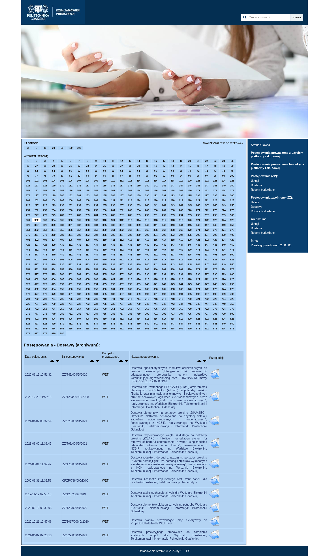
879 (53, 333)
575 (232, 269)
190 (147, 195)
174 (224, 190)
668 (173, 289)
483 (87, 254)
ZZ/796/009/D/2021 (74, 443)
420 (190, 239)
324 (224, 220)
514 (139, 259)
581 (70, 274)
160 (105, 190)
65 (147, 170)
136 (113, 185)
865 (147, 328)
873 (215, 328)
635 (105, 284)
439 (139, 244)
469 (181, 249)
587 (122, 274)
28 (45, 165)
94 (181, 175)
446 (198, 244)
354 (53, 230)
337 (122, 225)
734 (96, 304)
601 (28, 279)
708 (87, 299)
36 (113, 165)
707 (79, 299)
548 (215, 264)
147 (207, 185)
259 (96, 210)
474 (224, 249)
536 (113, 264)
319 (181, 220)
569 (181, 269)
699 (224, 294)
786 (113, 313)
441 (156, 244)
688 (130, 294)
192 (164, 195)
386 (113, 235)
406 (70, 239)
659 (96, 289)
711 (113, 299)
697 (207, 294)
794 (181, 313)
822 (207, 318)
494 (181, 254)
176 (28, 195)
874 (224, 328)
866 (156, 328)
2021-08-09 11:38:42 (38, 443)
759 (96, 308)
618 (173, 279)
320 (190, 220)
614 (139, 279)
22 (206, 161)
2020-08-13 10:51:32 (38, 374)
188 (130, 195)
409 (96, 239)
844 (181, 323)
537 (122, 264)
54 (53, 170)
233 (87, 205)
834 (96, 323)
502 (36, 259)
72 (206, 170)
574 (224, 269)
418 (173, 239)
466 (156, 249)
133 (87, 185)
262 (122, 210)
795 (190, 313)
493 (173, 254)
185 (105, 195)
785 (105, 313)
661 (113, 289)
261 (113, 210)
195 (190, 195)
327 (36, 225)
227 (36, 205)
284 (96, 215)
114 (139, 180)
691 (156, 294)
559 (96, 269)
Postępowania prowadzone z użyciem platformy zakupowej (277, 154)
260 (105, 210)
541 (156, 264)
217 (164, 200)
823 (215, 318)
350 (232, 225)
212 (122, 200)
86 (113, 175)
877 (36, 333)
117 (164, 180)
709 (96, 299)
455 (62, 249)
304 (53, 220)
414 (139, 239)
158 (87, 190)
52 (36, 170)
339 (139, 225)
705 (62, 299)
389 (139, 235)
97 (206, 175)
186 (113, 195)
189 (139, 195)
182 (79, 195)
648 (215, 284)
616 (156, 279)
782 (79, 313)
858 (87, 328)
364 (139, 230)
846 (198, 323)
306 (70, 220)
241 (156, 205)
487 (122, 254)
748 (215, 304)
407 (79, 239)
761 (113, 308)
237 (122, 205)
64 (138, 170)
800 (232, 313)
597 (207, 274)
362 (122, 230)
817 (164, 318)
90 (147, 175)
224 (224, 200)
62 (121, 170)
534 (96, 264)
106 (70, 180)
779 (53, 313)
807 (79, 318)
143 (173, 185)
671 (198, 289)
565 (147, 269)
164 (139, 190)
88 (130, 175)
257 (79, 210)
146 (198, 185)
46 (198, 165)
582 (79, 274)
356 (70, 230)
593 (173, 274)
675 (232, 289)
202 (36, 200)
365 (147, 230)
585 (105, 274)
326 (28, 225)
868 (173, 328)
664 (139, 289)
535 (105, 264)
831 (70, 323)
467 (164, 249)
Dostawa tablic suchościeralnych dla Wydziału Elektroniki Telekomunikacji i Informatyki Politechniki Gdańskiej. (169, 494)
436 (113, 244)
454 (53, 249)
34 (96, 165)
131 (70, 185)
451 (28, 249)
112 (122, 180)
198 (215, 195)
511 (113, 259)
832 (79, 323)
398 (215, 235)
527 (36, 264)
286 (113, 215)
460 (105, 249)
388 (130, 235)
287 (122, 215)
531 (70, 264)
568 (173, 269)
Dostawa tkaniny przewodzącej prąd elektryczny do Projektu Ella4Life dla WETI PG (169, 521)
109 (96, 180)
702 (36, 299)
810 (105, 318)
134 (96, 185)
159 (96, 190)
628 (45, 284)
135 (105, 185)
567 (164, 269)
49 (223, 165)
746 (198, 304)
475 (232, 249)
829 (53, 323)
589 (139, 274)
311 (113, 220)
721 (198, 299)
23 (215, 161)
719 (181, 299)
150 (232, 185)
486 (113, 254)
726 (28, 304)
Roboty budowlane (263, 189)
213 (130, 200)
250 (232, 205)
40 (147, 165)
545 (190, 264)
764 (139, 308)
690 (147, 294)
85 (104, 175)
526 (28, 264)
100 (70, 148)
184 (96, 195)
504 (53, 259)
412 (122, 239)
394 (181, 235)
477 (36, 254)
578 (45, 274)
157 (79, 190)
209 (96, 200)
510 (105, 259)
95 (189, 175)
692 (164, 294)
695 (190, 294)
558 (87, 269)
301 (28, 220)
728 (45, 304)
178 (45, 195)
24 (223, 161)
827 (36, 323)
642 (164, 284)
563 (130, 269)
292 (164, 215)
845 (190, 323)
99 (223, 175)
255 (62, 210)
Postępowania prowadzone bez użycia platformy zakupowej (277, 166)
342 (164, 225)
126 (28, 185)
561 (113, 269)
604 (53, 279)
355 (62, 230)
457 (79, 249)
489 (139, 254)
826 (28, 323)
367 (164, 230)
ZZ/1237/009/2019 (74, 494)
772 (207, 308)
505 (62, 259)
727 (36, 304)
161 (113, 190)
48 (215, 165)
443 (173, 244)
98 (215, 175)
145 (190, 185)
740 (147, 304)
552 (36, 269)
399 (224, 235)
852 (36, 328)
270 (190, 210)
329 (53, 225)
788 (130, 313)
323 (215, 220)
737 (122, 304)
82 (79, 175)
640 (147, 284)
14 (138, 161)
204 (53, 200)
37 (121, 165)
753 (45, 308)
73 (215, 170)
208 (87, 200)
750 (232, 304)
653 (45, 289)
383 (87, 235)
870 (190, 328)
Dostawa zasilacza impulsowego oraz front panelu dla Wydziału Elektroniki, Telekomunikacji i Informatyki (169, 480)
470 (190, 249)
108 (87, 180)
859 (96, 328)
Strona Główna (260, 145)
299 (224, 215)
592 (164, 274)
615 (147, 279)
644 (181, 284)
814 (139, 318)
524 (224, 259)
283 (87, 215)
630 (62, 284)
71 (198, 170)
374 (224, 230)
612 (122, 279)
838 (130, 323)
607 (79, 279)
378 (45, 235)
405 (62, 239)
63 (130, 170)
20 (189, 161)
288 (130, 215)
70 (189, 170)
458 (87, 249)
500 (232, 254)
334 (96, 225)
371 (198, 230)
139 (139, 185)
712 (122, 299)
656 (70, 289)
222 (207, 200)
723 (215, 299)
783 (87, 313)
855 (62, 328)
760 (105, 308)
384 (96, 235)
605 (62, 279)
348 (215, 225)
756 (70, 308)
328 (45, 225)
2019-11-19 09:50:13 (38, 494)
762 (122, 308)
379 (53, 235)
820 (190, 318)
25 (232, 161)
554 (53, 269)
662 (122, 289)
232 (79, 205)
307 (79, 220)
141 (156, 185)
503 (45, 259)
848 (215, 323)
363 (130, 230)
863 (130, 328)
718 (173, 299)
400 (232, 235)
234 (96, 205)
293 (173, 215)
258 (87, 210)
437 (122, 244)
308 (87, 220)
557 (79, 269)
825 (232, 318)
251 (28, 210)
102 (36, 180)
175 (232, 190)
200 (79, 148)
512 (122, 259)
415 (147, 239)
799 (224, 313)
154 (53, 190)
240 (147, 205)
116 (156, 180)
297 (207, 215)
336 (113, 225)
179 (53, 195)
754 (53, 308)
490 (147, 254)
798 (215, 313)
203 (45, 200)
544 (181, 264)
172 (207, 190)
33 (87, 165)
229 (53, 205)
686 (113, 294)
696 (198, 294)
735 (105, 304)
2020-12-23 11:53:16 (38, 397)
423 (215, 239)
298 (215, 215)
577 (36, 274)
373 (215, 230)
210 (105, 200)
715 (147, 299)
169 (181, 190)
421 (198, 239)
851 (28, 328)
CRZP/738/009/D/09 (75, 480)
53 (45, 170)
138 (130, 185)
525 (232, 259)
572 (207, 269)
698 (215, 294)
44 (181, 165)
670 (190, 289)
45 (189, 165)
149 (224, 185)
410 (105, 239)
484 (96, 254)
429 (53, 244)
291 (156, 215)
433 (87, 244)
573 (215, 269)
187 (122, 195)
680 (62, 294)
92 (164, 175)
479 (53, 254)
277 (36, 215)
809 (96, 318)
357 (79, 230)
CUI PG (185, 551)
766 (156, 308)
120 (190, 180)
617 (164, 279)
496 (198, 254)
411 (113, 239)
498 (215, 254)
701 (28, 299)
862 (122, 328)
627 (36, 284)
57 (79, 170)
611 (113, 279)
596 (198, 274)
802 (36, 318)
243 (173, 205)
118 (173, 180)
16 (155, 161)
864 (139, 328)
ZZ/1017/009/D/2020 (75, 521)
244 (181, 205)
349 (224, 225)
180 (62, 195)
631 (70, 284)
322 (207, 220)
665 (147, 289)
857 (79, 328)
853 (45, 328)
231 (70, 205)
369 (181, 230)
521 (198, 259)
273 (215, 210)
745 (190, 304)
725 (232, 299)
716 (156, 299)
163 (130, 190)
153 (45, 190)
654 (53, 289)
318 (173, 220)
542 (164, 264)
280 (62, 215)
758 (87, 308)
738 (130, 304)
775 (232, 308)
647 (207, 284)
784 (96, 313)
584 (96, 274)
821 (198, 318)
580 (62, 274)
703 (45, 299)
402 (36, 239)
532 (79, 264)
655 (62, 289)
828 (45, 323)
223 (215, 200)
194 (181, 195)
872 (207, 328)
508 (87, 259)
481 (70, 254)
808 (87, 318)
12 (121, 161)
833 (87, 323)
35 (104, 165)
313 (130, 220)
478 (45, 254)
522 (207, 259)
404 (53, 239)
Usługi (255, 180)
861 (113, 328)
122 (207, 180)
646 (198, 284)
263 (130, 210)
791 (156, 313)
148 (215, 185)
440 (147, 244)
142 (164, 185)
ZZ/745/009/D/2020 (74, 374)
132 (79, 185)
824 (224, 318)
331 (70, 225)
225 (232, 200)
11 (113, 161)
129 (53, 185)
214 (139, 200)
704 (53, 299)
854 (53, 328)
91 (155, 175)
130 (62, 185)
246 (198, 205)
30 (53, 148)
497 (207, 254)
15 (147, 161)
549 (224, 264)
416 (156, 239)
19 (181, 161)
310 (105, 220)
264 (139, 210)
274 (224, 210)
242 (164, 205)
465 (147, 249)
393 (173, 235)
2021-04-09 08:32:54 (38, 421)
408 (87, 239)
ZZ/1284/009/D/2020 (75, 397)
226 (28, 205)
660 (105, 289)
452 (36, 249)
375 (232, 230)
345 (190, 225)
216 (156, 200)
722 (207, 299)
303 (45, 220)
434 (96, 244)
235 (105, 205)
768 (173, 308)
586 (113, 274)
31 (70, 165)
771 (198, 308)
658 (87, 289)
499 (224, 254)
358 (87, 230)
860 (105, 328)
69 (181, 170)
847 (207, 323)
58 (87, 170)
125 (232, 180)
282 (79, 215)
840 (147, 323)
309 (96, 220)
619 (181, 279)
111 (113, 180)
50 (62, 148)
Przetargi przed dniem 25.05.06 (271, 245)
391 (156, 235)
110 (105, 180)
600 (232, 274)
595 (190, 274)
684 (96, 294)
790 (147, 313)
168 (173, 190)
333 (87, 225)
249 (224, 205)
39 (138, 165)
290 (147, 215)
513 (130, 259)
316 (156, 220)
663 (130, 289)
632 (79, 284)
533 (87, 264)
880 (62, 333)
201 (28, 200)
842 (164, 323)
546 (198, 264)
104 (53, 180)
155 (62, 190)
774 (224, 308)
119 (181, 180)
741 (156, 304)
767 (164, 308)
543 (173, 264)
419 (181, 239)
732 (79, 304)
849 (224, 323)
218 (173, 200)
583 (87, 274)
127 (36, 185)
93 (172, 175)
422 (207, 239)
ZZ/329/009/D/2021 (74, 535)
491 (156, 254)
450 (232, 244)
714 (139, 299)
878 (45, 333)
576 (28, 274)
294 (181, 215)
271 (198, 210)
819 (181, 318)
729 (53, 304)
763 (130, 308)
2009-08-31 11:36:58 (38, 480)
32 (79, 165)
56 (70, 170)
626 (28, 284)
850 (232, 323)
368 (173, 230)
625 (232, 279)
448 (215, 244)
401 (28, 239)
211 (113, 200)
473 (215, 249)
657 (79, 289)
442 (164, 244)
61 (113, 170)
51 (28, 170)
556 (70, 269)
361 (113, 230)
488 (130, 254)
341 (156, 225)
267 (164, 210)
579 (53, 274)
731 (70, 304)
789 (139, 313)
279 (53, 215)
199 (224, 195)
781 (70, 313)
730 (62, 304)
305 (62, 220)
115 (147, 180)
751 (28, 308)
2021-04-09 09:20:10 (38, 535)
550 (232, 264)
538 (130, 264)
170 (190, 190)
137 (122, 185)
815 (147, 318)
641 (156, 284)
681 (70, 294)
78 (45, 175)
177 (36, 195)
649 (224, 284)
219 (181, 200)
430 (62, 244)
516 (156, 259)
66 (155, 170)
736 (113, 304)
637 (122, 284)
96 (198, 175)
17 (164, 161)
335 (105, 225)
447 (207, 244)
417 (164, 239)
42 (164, 165)
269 (181, 210)
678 (45, 294)
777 (36, 313)
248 (215, 205)
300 (232, 215)
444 (181, 244)
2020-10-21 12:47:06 (38, 521)
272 (207, 210)
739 (139, 304)
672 (207, 289)
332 (79, 225)
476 (28, 254)
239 (139, 205)
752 (36, 308)
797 (207, 313)
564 (139, 269)
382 (79, 235)
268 (173, 210)
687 (122, 294)
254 (53, 210)
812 (122, 318)
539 (139, 264)
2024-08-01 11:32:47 (38, 464)
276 (28, 215)
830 (62, 323)
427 (36, 244)
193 (173, 195)
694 (181, 294)
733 (87, 304)
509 (96, 259)
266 (156, 210)
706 (70, 299)
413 (130, 239)
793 (173, 313)
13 (130, 161)
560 (105, 269)
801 (28, 318)
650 (232, 284)
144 (181, 185)
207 (79, 200)
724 (224, 299)
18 (172, 161)
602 (36, 279)
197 (207, 195)
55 (62, 170)
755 (62, 308)
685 (105, 294)
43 (172, 165)
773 (215, 308)
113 (130, 180)
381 (70, 235)
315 (147, 220)
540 (147, 264)
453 (45, 249)
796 (198, 313)
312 (122, 220)
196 (198, 195)
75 (232, 170)
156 (70, 190)
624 (224, 279)
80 (62, 175)
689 (139, 294)
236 (113, 205)
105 (62, 180)
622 (207, 279)
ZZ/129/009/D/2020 (74, 508)
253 (45, 210)
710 (105, 299)
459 (96, 249)
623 (215, 279)
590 (147, 274)
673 (215, 289)
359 (96, 230)
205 (62, 200)
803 (45, 318)
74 (223, 170)
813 (130, 318)
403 (45, 239)
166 (156, 190)
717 (164, 299)
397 (207, 235)
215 (147, 200)
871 (198, 328)
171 (198, 190)
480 (62, 254)
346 (198, 225)
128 (45, 185)
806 (70, 318)
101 (28, 180)
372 (207, 230)
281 (70, 215)
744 (181, 304)
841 (156, 323)
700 (232, 294)
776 (28, 313)
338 (130, 225)
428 (45, 244)
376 (28, 235)
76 (28, 175)
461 (113, 249)
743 (173, 304)
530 (62, 264)
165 (147, 190)
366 (156, 230)
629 (53, 284)
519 (181, 259)
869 (181, 328)
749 (224, 304)
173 (215, 190)
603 (45, 279)
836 (113, 323)
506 (70, 259)
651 (28, 289)
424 (224, 239)
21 (198, 161)
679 (53, 294)
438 (130, 244)
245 (190, 205)
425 (232, 239)
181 (70, 195)
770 (190, 308)
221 (198, 200)
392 (164, 235)
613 (130, 279)
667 (164, 289)
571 (198, 269)
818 (173, 318)
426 (28, 244)
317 (164, 220)
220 (190, 200)
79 (53, 175)
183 (87, 195)
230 (62, 205)
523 (215, 259)
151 (28, 190)
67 (164, 170)
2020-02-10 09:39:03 (38, 508)
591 (156, 274)
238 (130, 205)
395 (190, 235)
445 (190, 244)
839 (139, 323)
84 (96, 175)
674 (224, 289)
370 (190, 230)
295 (190, 215)
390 (147, 235)
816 (156, 318)
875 (232, 328)
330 (62, 225)
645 (190, 284)
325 (232, 220)
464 (139, 249)
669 (181, 289)
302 (36, 220)
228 (45, 205)
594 (181, 274)
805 (62, 318)
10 (45, 148)
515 (147, 259)
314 (139, 220)
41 (155, 165)
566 (156, 269)
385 (105, 235)
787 (122, 313)
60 (104, 170)
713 (130, 299)
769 (181, 308)
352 (36, 230)
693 (173, 294)
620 (190, 279)
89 (138, 175)
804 (53, 318)
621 (198, 279)
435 (105, 244)
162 (122, 190)
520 (190, 259)
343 (173, 225)
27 (36, 165)
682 (79, 294)
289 (139, 215)
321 (198, 220)
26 (28, 165)
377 (36, 235)
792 (164, 313)
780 (62, 313)
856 (70, 328)
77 (36, 175)
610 (105, 279)
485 (105, 254)
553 (45, 269)
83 (87, 175)
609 (96, 279)
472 (207, 249)
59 (96, 170)
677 (36, 294)
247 (207, 205)
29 (53, 165)
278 (45, 215)
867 (164, 328)
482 (79, 254)
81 (70, 175)
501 (28, 259)
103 (45, 180)
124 (224, 180)
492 (164, 254)
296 (198, 215)
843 (173, 323)
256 (70, 210)
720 (190, 299)
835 (105, 323)
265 (147, 210)
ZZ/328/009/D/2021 (74, 421)
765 (147, 308)
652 (36, 289)
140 (147, 185)
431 (70, 244)
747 (207, 304)
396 (198, 235)
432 (79, 244)
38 (130, 165)
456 (70, 249)
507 (79, 259)
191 (156, 195)
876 (28, 333)
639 (139, 284)
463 (130, 249)
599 (224, 274)
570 (190, 269)
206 (70, 200)
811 (113, 318)
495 (190, 254)
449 (224, 244)
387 (122, 235)
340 (147, 225)
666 (156, 289)
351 (28, 230)
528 (45, 264)
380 (62, 235)
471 (198, 249)
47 (206, 165)
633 (87, 284)
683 (87, 294)
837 (122, 323)
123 (215, 180)
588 (130, 274)
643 (173, 284)
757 (79, 308)
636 (113, 284)
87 (121, 175)
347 (207, 225)
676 (28, 294)
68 (172, 170)
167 (164, 190)
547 (207, 264)
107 (79, 180)
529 (53, 264)
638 (130, 284)
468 (173, 249)
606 (70, 279)
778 (45, 313)
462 (122, 249)
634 (96, 284)
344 (181, 225)
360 (105, 230)
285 (105, 215)
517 (164, 259)
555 (62, 269)
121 (198, 180)
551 (28, 269)
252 (36, 210)
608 (87, 279)
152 (36, 190)
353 (45, 230)
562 (122, 269)
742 (164, 304)
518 (173, 259)
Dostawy (256, 185)
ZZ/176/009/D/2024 (74, 464)
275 (232, 210)
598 (215, 274)
